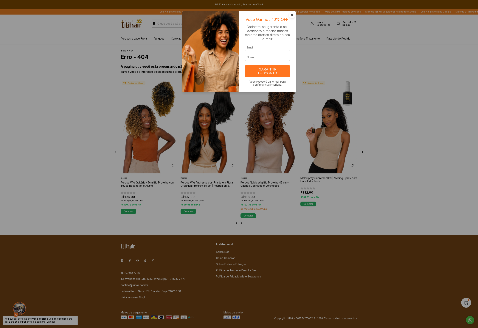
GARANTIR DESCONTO (267, 71)
